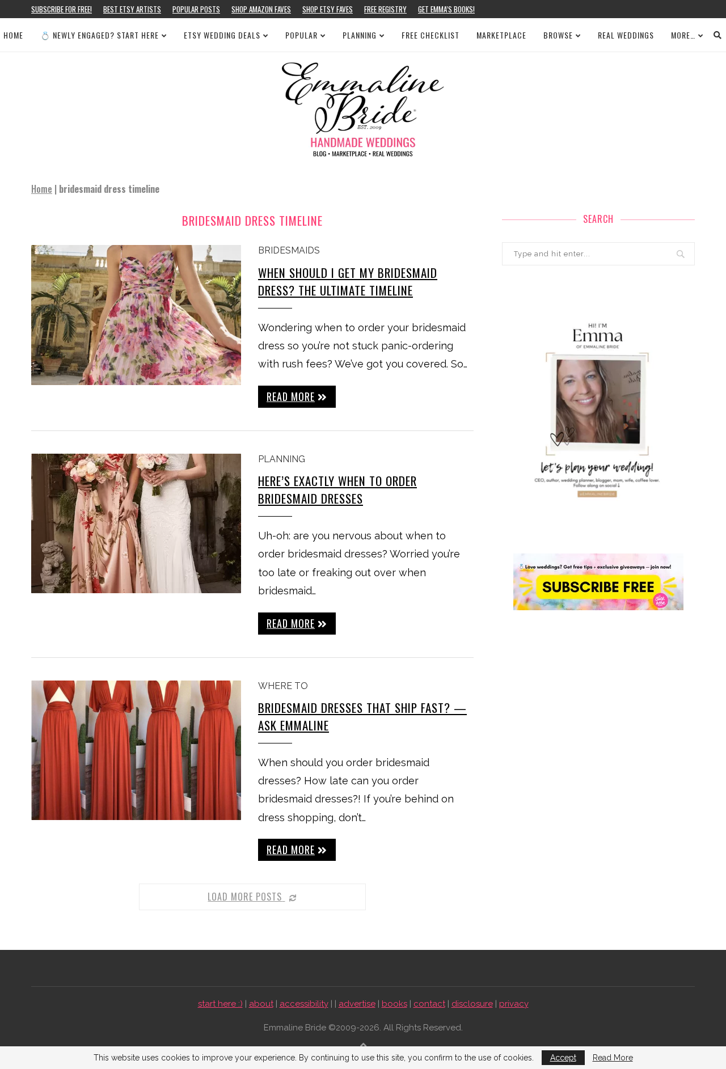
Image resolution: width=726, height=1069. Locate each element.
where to (283, 686)
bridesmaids (289, 250)
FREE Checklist (430, 35)
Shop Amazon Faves (261, 9)
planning (281, 459)
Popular (301, 35)
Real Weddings (626, 35)
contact (429, 1004)
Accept (563, 1057)
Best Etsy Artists (132, 9)
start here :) (220, 1004)
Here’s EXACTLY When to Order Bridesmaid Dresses (337, 489)
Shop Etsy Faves (327, 9)
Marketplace (501, 35)
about (261, 1004)
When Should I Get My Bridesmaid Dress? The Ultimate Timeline (347, 281)
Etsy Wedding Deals (222, 35)
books (394, 1004)
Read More (613, 1058)
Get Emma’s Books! (446, 9)
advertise (357, 1004)
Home (13, 35)
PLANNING (360, 35)
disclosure (472, 1004)
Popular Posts (196, 9)
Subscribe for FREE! (61, 9)
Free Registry (385, 9)
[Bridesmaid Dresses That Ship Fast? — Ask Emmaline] (136, 751)
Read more (291, 396)
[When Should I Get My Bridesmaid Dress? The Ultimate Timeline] (136, 315)
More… (683, 35)
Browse (558, 35)
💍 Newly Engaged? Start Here (99, 35)
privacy (514, 1004)
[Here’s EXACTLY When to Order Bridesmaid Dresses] (136, 524)
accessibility (304, 1004)
